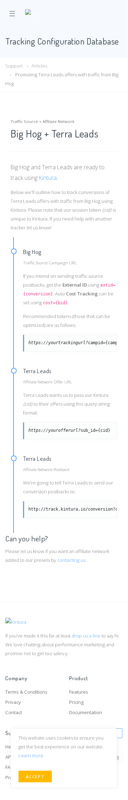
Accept (35, 776)
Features (78, 692)
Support (14, 66)
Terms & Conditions (26, 692)
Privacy (13, 702)
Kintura (48, 178)
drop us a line (86, 636)
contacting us (71, 560)
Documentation (85, 712)
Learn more (30, 755)
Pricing (76, 702)
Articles (39, 66)
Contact (13, 712)
